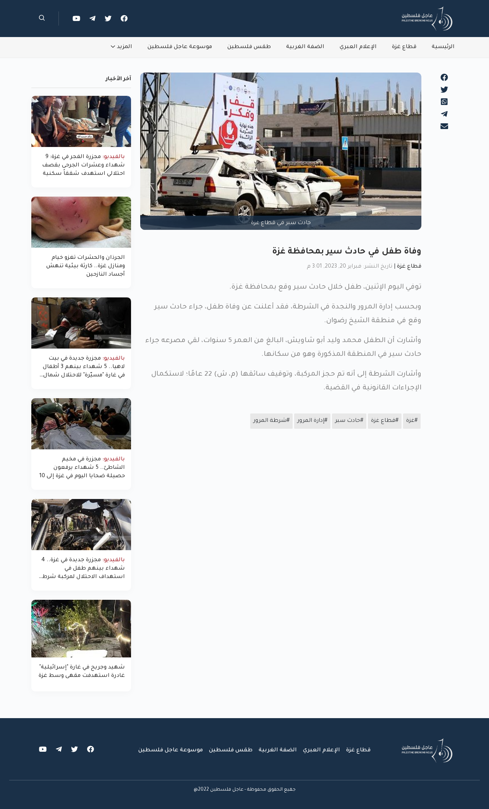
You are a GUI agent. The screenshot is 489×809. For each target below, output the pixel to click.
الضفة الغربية (305, 47)
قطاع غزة (404, 47)
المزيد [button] (124, 47)
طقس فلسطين (249, 47)
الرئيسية (443, 47)
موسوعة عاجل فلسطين (179, 47)
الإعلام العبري (358, 47)
